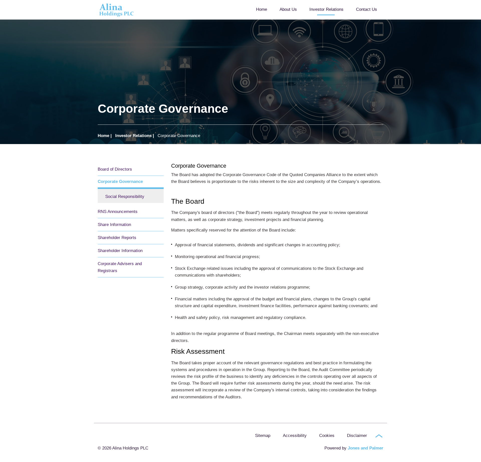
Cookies (326, 435)
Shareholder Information (120, 250)
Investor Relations (326, 9)
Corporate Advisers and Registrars (120, 267)
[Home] (123, 10)
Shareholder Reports (117, 237)
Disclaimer (357, 435)
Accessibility (295, 435)
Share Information (114, 224)
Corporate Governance (120, 181)
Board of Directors (115, 169)
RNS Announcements (118, 211)
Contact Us (366, 9)
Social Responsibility (124, 196)
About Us (288, 9)
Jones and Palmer (365, 448)
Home (261, 9)
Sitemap (262, 435)
